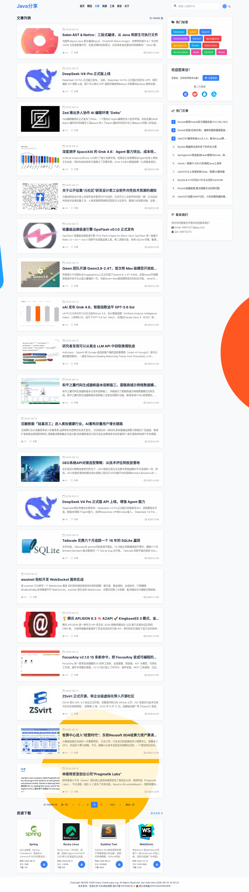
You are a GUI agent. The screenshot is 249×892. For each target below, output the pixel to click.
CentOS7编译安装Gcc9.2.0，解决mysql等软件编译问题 (202, 139)
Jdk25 (193, 31)
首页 (82, 6)
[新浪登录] (195, 94)
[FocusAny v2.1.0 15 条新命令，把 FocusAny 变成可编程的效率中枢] (40, 663)
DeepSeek (178, 31)
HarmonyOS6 (180, 38)
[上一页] (73, 804)
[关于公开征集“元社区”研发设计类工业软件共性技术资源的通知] (40, 197)
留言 (119, 6)
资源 (104, 6)
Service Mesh (180, 52)
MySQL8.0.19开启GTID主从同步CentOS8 (200, 180)
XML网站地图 (105, 886)
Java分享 (27, 6)
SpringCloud (179, 45)
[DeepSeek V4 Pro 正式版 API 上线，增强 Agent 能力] (40, 508)
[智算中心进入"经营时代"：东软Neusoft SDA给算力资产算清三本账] (40, 741)
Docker (195, 45)
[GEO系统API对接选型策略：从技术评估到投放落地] (40, 469)
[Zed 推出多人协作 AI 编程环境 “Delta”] (40, 119)
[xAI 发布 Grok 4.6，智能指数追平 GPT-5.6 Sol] (40, 313)
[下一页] (120, 804)
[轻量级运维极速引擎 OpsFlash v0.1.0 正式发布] (40, 236)
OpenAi (205, 31)
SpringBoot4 (212, 38)
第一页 (64, 804)
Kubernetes (211, 45)
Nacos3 (197, 38)
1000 (112, 804)
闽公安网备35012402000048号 (155, 886)
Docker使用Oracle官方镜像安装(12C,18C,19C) (203, 122)
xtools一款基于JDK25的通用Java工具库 (199, 163)
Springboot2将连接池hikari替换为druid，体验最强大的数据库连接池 (202, 155)
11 (101, 804)
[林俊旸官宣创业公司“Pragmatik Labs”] (40, 780)
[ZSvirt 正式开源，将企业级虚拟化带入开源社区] (40, 702)
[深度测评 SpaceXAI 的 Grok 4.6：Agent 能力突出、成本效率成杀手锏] (40, 158)
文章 (97, 6)
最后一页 (130, 804)
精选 (89, 6)
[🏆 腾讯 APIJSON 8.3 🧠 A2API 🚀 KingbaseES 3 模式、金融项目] (40, 625)
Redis (196, 52)
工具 (112, 6)
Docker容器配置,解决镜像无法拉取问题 (199, 188)
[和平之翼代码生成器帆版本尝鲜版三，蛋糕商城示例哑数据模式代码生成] (40, 391)
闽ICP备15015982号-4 (124, 886)
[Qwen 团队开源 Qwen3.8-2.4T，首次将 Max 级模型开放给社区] (40, 274)
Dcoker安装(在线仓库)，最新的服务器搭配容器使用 (203, 130)
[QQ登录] (204, 94)
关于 (126, 6)
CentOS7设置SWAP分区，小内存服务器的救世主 (203, 197)
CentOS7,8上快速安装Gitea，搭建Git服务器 (201, 171)
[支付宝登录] (214, 94)
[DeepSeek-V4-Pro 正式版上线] (40, 80)
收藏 (76, 52)
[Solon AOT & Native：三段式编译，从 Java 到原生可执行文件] (40, 41)
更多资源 (156, 813)
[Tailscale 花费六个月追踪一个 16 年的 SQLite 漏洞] (40, 547)
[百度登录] (185, 94)
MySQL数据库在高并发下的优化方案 (197, 146)
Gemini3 (208, 52)
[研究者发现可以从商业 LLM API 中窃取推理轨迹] (40, 352)
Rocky (222, 52)
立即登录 (212, 78)
